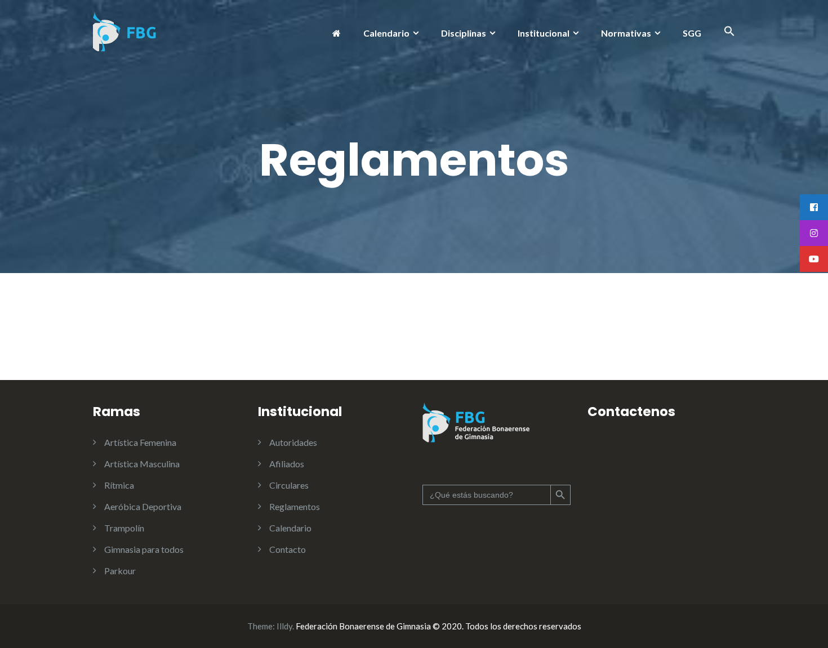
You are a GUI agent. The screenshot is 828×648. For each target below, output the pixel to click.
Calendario (386, 33)
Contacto (287, 549)
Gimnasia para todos (144, 549)
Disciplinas (463, 33)
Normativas (626, 33)
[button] (729, 33)
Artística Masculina (142, 463)
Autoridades (293, 442)
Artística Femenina (140, 442)
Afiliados (286, 463)
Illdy (284, 626)
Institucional (543, 33)
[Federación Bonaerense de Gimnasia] (125, 30)
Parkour (120, 570)
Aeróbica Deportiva (142, 506)
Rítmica (119, 485)
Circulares (289, 485)
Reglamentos (294, 506)
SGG (692, 33)
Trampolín (124, 527)
